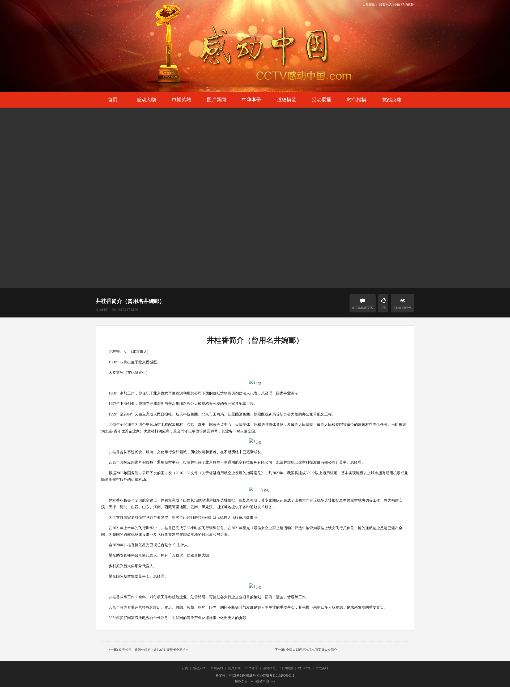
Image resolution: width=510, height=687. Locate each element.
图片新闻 (234, 668)
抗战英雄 (322, 668)
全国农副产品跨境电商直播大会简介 (311, 650)
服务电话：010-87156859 (396, 5)
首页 (185, 668)
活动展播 (286, 668)
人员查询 (368, 5)
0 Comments (362, 308)
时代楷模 (304, 668)
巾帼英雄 (216, 668)
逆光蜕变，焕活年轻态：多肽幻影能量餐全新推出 (154, 650)
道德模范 (269, 668)
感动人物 (199, 668)
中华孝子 (251, 668)
